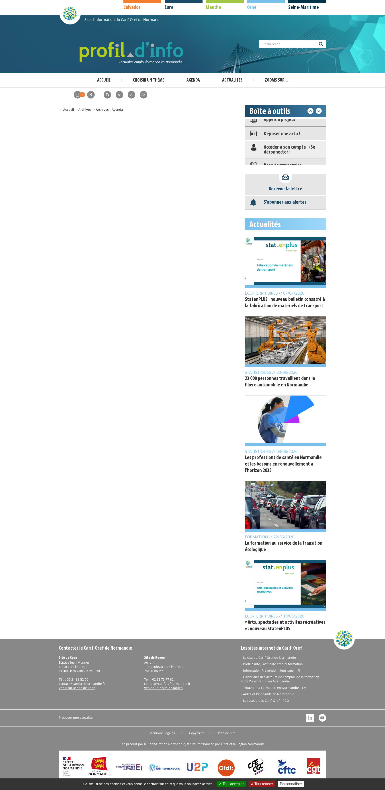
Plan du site (227, 733)
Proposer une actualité (76, 717)
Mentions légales (162, 733)
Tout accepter (233, 784)
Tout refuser (263, 784)
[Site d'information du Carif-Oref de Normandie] (70, 14)
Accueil (104, 80)
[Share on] (91, 94)
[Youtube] (322, 717)
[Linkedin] (310, 717)
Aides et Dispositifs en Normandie (268, 694)
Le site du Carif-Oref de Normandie (269, 657)
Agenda (193, 80)
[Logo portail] (132, 53)
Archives (84, 109)
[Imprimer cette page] (107, 94)
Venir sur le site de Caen (77, 688)
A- (119, 94)
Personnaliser (291, 784)
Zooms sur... (276, 80)
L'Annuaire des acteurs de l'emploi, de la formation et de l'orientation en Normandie (280, 679)
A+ (143, 94)
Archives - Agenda (109, 109)
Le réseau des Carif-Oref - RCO (266, 700)
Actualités (232, 80)
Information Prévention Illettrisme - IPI (271, 670)
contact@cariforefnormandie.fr (82, 683)
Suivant (319, 111)
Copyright (196, 733)
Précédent (310, 111)
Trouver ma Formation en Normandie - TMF (275, 687)
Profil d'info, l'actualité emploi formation (273, 664)
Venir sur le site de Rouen (163, 688)
